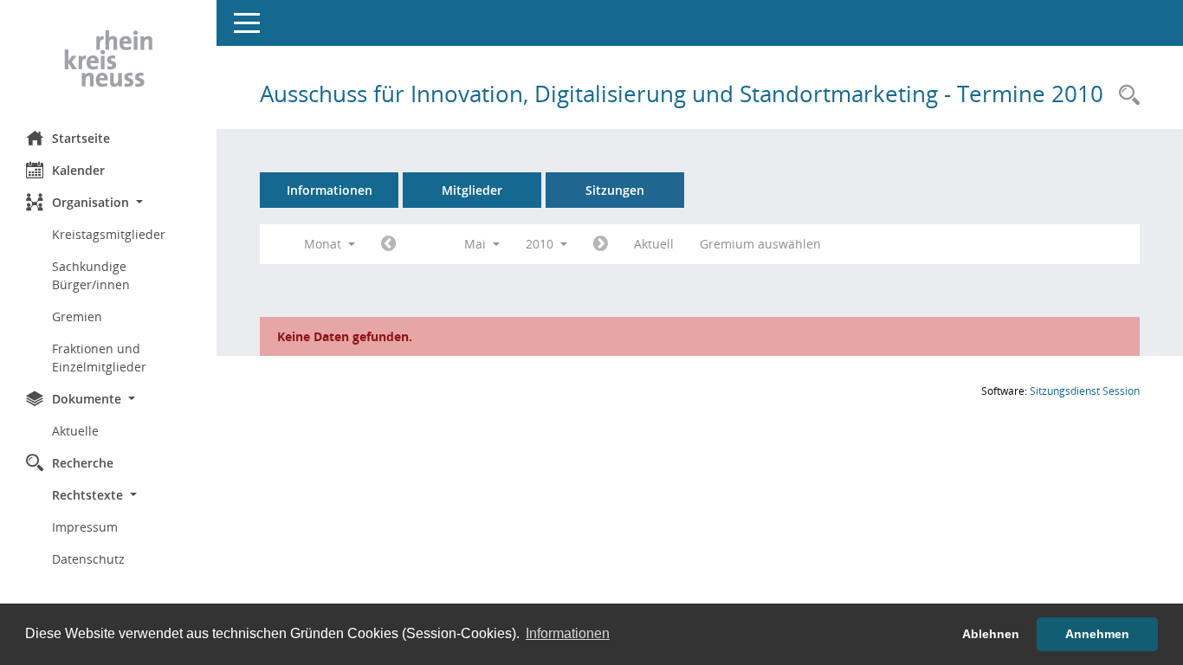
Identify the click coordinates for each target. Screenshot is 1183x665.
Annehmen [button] (1097, 634)
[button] (108, 202)
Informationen (329, 190)
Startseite (81, 138)
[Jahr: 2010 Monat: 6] (600, 244)
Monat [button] (324, 244)
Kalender (78, 170)
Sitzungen (614, 190)
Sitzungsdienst (1085, 391)
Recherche (82, 463)
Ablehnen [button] (990, 634)
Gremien (77, 316)
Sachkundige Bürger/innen (91, 275)
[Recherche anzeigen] (1125, 95)
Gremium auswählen (760, 244)
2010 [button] (541, 244)
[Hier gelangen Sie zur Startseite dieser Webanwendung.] (108, 58)
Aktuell (654, 244)
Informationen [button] (568, 633)
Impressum (85, 527)
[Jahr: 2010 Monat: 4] (388, 244)
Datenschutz (88, 559)
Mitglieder (472, 190)
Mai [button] (476, 244)
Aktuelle (75, 431)
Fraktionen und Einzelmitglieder (99, 357)
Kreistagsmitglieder (108, 234)
